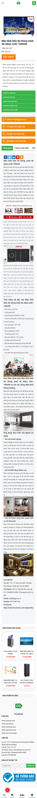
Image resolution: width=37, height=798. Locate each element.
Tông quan (7, 148)
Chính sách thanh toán (10, 105)
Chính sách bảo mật (9, 93)
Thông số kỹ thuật (22, 148)
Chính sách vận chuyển (10, 110)
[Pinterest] (17, 157)
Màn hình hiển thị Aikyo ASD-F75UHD (10, 681)
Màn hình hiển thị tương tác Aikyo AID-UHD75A (26, 653)
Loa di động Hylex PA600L (10, 653)
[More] (21, 157)
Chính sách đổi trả (9, 97)
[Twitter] (9, 157)
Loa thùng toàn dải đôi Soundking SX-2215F (27, 681)
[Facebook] (5, 157)
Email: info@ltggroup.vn (16, 119)
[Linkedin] (13, 157)
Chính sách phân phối (10, 101)
